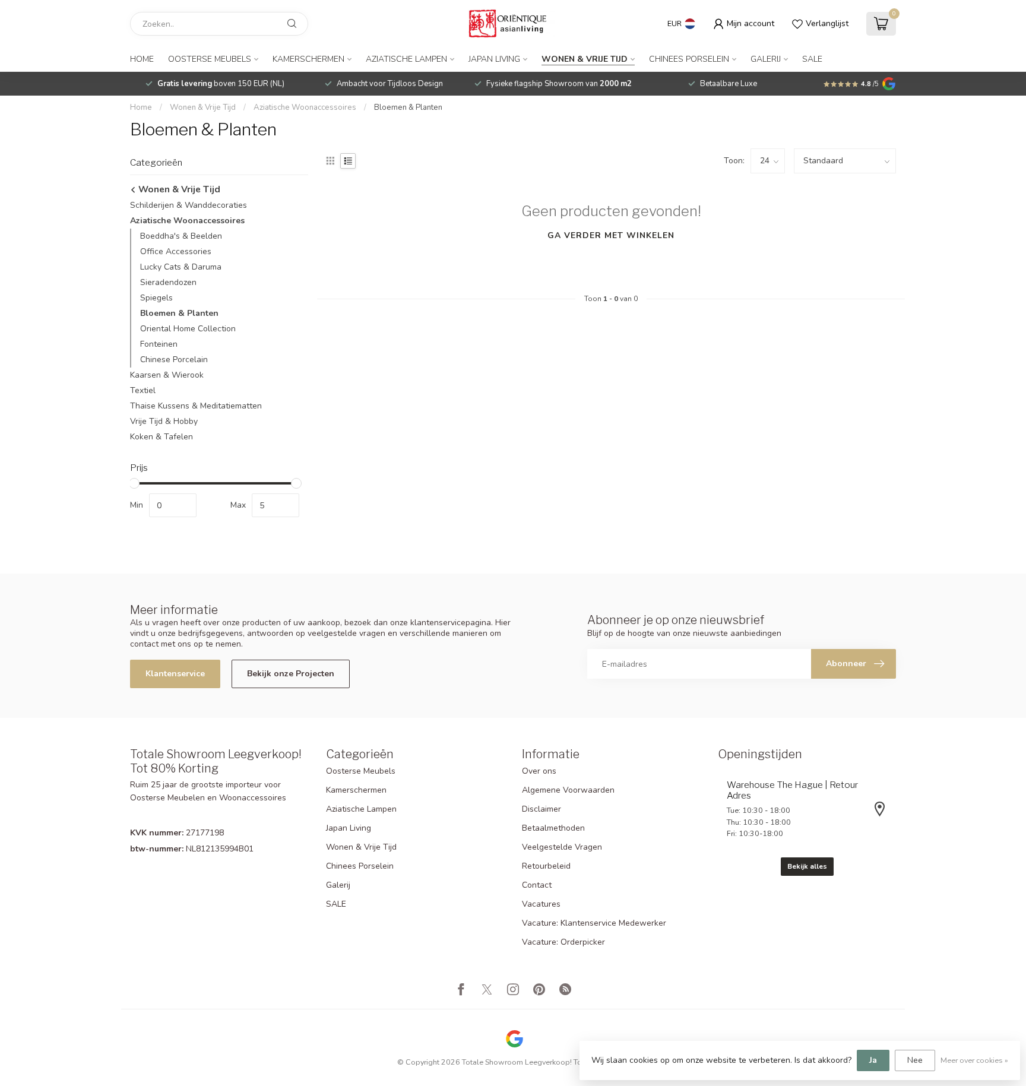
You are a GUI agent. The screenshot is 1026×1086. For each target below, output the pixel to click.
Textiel (143, 390)
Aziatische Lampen (406, 59)
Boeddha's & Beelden (181, 236)
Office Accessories (175, 251)
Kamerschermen (308, 59)
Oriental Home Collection (188, 328)
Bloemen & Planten (408, 107)
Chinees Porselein (689, 59)
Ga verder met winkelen (610, 235)
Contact (537, 885)
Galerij (765, 59)
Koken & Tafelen (161, 436)
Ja (873, 1060)
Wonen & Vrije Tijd (585, 59)
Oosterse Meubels (209, 59)
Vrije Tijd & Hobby (164, 421)
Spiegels (156, 297)
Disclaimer (541, 809)
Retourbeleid (546, 866)
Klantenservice (175, 673)
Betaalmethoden (553, 828)
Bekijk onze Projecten (290, 673)
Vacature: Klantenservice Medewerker (594, 923)
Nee (915, 1060)
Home (142, 59)
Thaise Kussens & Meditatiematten (196, 405)
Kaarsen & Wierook (167, 375)
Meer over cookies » (974, 1060)
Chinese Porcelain (174, 359)
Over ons (539, 771)
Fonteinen (159, 344)
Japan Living (494, 59)
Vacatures (541, 904)
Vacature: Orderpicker (563, 942)
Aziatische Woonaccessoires (305, 107)
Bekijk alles (807, 866)
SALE (812, 59)
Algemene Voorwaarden (568, 790)
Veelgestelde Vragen (562, 847)
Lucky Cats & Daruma (180, 267)
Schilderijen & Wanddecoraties (188, 205)
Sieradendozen (168, 282)
